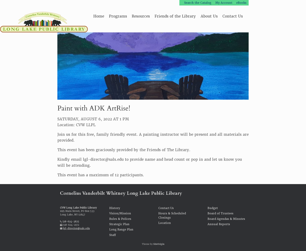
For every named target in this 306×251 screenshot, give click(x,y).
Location (164, 223)
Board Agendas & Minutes (226, 219)
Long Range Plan (121, 229)
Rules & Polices (120, 219)
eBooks (241, 3)
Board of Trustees (220, 213)
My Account (223, 3)
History (114, 208)
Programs (118, 16)
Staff (112, 235)
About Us (209, 16)
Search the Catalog (197, 3)
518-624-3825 (71, 221)
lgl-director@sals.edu (76, 228)
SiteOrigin (158, 244)
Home (98, 16)
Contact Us (232, 16)
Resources (141, 16)
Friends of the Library (175, 16)
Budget (213, 208)
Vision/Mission (120, 213)
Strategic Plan (119, 224)
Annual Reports (219, 224)
